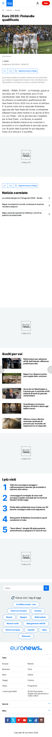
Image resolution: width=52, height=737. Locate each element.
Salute (30, 674)
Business (6, 669)
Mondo (17, 10)
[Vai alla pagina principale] (9, 3)
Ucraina (37, 611)
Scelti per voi (12, 354)
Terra (30, 669)
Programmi (32, 686)
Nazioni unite (13, 623)
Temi (4, 658)
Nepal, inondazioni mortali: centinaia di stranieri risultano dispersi (23, 205)
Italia (44, 630)
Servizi (5, 704)
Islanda (31, 630)
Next (4, 674)
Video (4, 686)
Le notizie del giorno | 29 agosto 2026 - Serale (22, 198)
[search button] (46, 588)
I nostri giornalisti (9, 691)
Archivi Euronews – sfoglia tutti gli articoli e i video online (38, 693)
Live (46, 3)
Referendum (40, 617)
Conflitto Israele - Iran (26, 604)
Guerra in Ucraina (19, 611)
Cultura (31, 680)
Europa (5, 664)
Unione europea (12, 630)
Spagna (23, 617)
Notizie (9, 10)
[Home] (3, 10)
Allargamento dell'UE (35, 623)
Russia (9, 617)
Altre (4, 711)
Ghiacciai (26, 636)
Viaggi (5, 680)
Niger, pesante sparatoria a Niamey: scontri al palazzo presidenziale (21, 214)
